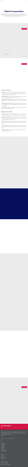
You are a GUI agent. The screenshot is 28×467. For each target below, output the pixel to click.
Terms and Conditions (16, 438)
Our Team (2, 455)
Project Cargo (3, 445)
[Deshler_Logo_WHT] (4, 435)
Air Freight (2, 448)
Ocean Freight (3, 446)
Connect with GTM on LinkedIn (6, 464)
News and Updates (3, 457)
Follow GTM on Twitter (5, 461)
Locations (2, 456)
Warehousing (2, 447)
